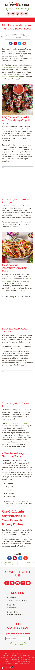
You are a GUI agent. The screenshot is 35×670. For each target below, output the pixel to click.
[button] (17, 19)
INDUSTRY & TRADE (8, 658)
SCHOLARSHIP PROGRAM (21, 656)
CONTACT (5, 656)
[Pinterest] (17, 14)
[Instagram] (22, 14)
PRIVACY (27, 653)
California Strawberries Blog (16, 36)
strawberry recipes (11, 67)
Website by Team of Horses (21, 660)
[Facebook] (9, 14)
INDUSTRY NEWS (24, 658)
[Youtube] (26, 14)
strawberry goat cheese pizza (17, 423)
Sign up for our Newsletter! (17, 634)
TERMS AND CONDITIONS (11, 653)
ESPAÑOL (8, 668)
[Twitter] (13, 14)
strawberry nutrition (10, 77)
